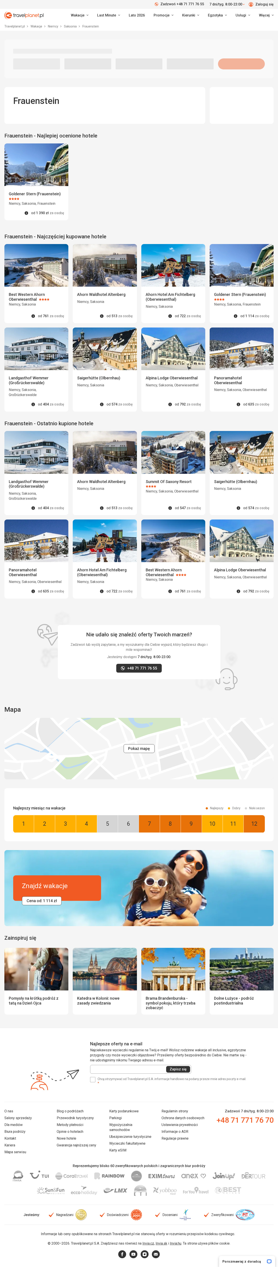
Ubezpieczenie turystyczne (130, 1137)
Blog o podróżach (70, 1111)
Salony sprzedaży (18, 1118)
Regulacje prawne (175, 1138)
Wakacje (37, 26)
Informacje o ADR (175, 1131)
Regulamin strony (175, 1111)
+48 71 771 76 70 (245, 1120)
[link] (108, 15)
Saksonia (70, 26)
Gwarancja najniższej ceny (76, 1145)
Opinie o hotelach (70, 1131)
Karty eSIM (117, 1150)
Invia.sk (161, 1243)
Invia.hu (175, 1243)
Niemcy (53, 26)
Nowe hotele (66, 1138)
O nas (8, 1111)
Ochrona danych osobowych (183, 1118)
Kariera (9, 1145)
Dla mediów (13, 1125)
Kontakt (10, 1138)
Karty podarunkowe (124, 1111)
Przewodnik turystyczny (75, 1118)
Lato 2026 (137, 15)
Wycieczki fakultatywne (127, 1143)
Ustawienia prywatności (180, 1125)
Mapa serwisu (15, 1152)
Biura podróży (14, 1131)
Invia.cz (148, 1243)
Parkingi (115, 1118)
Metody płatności (70, 1125)
